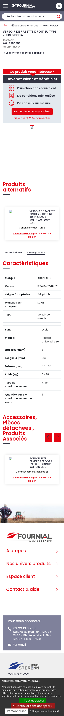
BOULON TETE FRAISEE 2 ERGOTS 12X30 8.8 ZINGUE (41, 461)
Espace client (20, 576)
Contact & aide (22, 589)
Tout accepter (33, 700)
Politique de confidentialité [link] (44, 711)
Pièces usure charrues (24, 25)
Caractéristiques (12, 252)
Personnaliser (16, 711)
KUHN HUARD (50, 25)
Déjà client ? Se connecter (32, 118)
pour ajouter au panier (32, 235)
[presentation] (48, 437)
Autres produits (36, 252)
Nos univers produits (28, 563)
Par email (19, 645)
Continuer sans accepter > (34, 706)
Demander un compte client (32, 111)
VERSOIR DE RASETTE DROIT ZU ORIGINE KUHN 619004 (42, 214)
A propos (16, 551)
